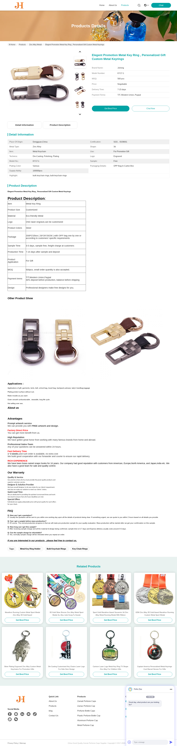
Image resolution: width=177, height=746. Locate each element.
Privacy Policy (13, 743)
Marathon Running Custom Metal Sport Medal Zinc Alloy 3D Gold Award (22, 613)
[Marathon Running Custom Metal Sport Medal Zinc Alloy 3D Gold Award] (22, 592)
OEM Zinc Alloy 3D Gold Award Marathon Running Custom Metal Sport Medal (155, 613)
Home (102, 5)
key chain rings (80, 549)
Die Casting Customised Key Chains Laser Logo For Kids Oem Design (66, 667)
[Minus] (171, 689)
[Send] (171, 742)
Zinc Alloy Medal (35, 44)
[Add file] (129, 742)
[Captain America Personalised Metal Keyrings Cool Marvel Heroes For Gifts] (154, 646)
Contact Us (53, 716)
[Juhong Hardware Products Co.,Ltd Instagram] (16, 714)
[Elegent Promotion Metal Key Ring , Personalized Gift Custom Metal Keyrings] (40, 82)
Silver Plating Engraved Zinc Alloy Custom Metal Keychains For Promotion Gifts (22, 667)
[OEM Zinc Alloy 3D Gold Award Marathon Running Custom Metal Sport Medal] (154, 592)
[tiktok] (35, 714)
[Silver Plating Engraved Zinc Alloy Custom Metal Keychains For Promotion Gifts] (22, 646)
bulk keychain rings (56, 549)
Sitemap (23, 743)
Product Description (60, 125)
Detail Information (24, 125)
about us (113, 5)
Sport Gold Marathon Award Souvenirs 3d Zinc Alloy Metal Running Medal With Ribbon (110, 613)
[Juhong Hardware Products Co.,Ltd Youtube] (28, 714)
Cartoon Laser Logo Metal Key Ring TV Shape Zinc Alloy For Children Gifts (110, 667)
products (125, 5)
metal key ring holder (30, 549)
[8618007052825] (10, 719)
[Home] (21, 702)
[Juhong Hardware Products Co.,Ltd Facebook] (10, 714)
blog (50, 711)
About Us (53, 701)
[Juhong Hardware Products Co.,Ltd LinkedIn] (22, 714)
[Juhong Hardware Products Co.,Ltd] (19, 5)
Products (22, 44)
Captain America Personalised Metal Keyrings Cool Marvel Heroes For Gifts (154, 667)
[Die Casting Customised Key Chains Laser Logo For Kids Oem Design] (66, 646)
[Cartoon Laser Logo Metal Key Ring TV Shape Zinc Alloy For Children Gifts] (110, 646)
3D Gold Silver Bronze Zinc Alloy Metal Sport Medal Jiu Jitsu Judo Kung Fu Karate (66, 613)
